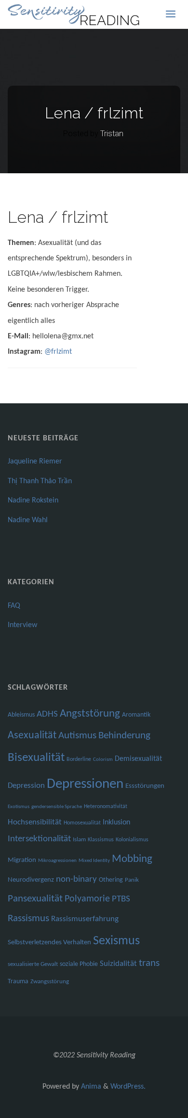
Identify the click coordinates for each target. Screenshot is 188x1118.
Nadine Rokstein (33, 500)
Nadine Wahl (28, 520)
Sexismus (116, 941)
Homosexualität (82, 823)
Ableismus (21, 715)
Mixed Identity (94, 860)
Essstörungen (144, 786)
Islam (79, 839)
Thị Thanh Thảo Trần (40, 481)
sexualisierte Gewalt (33, 964)
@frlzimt (58, 352)
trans (149, 963)
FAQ (14, 606)
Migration (22, 860)
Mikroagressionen (57, 860)
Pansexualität (35, 899)
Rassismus (28, 919)
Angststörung (90, 714)
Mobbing (132, 859)
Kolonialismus (132, 840)
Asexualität (32, 736)
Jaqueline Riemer (35, 461)
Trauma (18, 981)
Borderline (79, 759)
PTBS (121, 899)
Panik (132, 880)
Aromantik (136, 715)
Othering (111, 880)
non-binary (76, 879)
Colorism (103, 759)
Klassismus (101, 840)
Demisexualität (138, 759)
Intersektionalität (39, 839)
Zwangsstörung (49, 981)
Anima (90, 1087)
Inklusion (116, 822)
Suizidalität (118, 964)
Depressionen (85, 784)
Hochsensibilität (35, 822)
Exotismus (18, 807)
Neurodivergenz (31, 880)
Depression (26, 786)
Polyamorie (87, 899)
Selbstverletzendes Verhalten (49, 942)
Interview (22, 625)
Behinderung (124, 736)
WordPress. (128, 1087)
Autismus (77, 736)
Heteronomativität (105, 807)
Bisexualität (36, 758)
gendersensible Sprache (56, 807)
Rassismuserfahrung (85, 919)
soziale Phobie (79, 964)
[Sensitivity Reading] (75, 14)
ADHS (47, 714)
